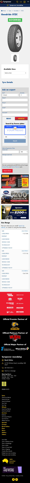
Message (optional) (7, 154)
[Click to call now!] (17, 2)
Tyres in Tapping (6, 449)
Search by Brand (6, 401)
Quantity (22, 93)
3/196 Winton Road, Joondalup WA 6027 (15, 364)
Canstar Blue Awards (7, 451)
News (3, 430)
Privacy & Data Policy (10, 475)
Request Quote (7, 170)
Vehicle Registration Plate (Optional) (8, 149)
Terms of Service (15, 167)
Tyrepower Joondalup (16, 5)
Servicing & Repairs (7, 417)
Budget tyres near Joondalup (9, 453)
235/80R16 (25, 271)
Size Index (4, 439)
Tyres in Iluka (5, 445)
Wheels (4, 407)
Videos (4, 434)
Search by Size (5, 399)
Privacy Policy (5, 167)
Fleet (3, 428)
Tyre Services (5, 418)
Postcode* (4, 112)
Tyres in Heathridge (6, 443)
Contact (4, 424)
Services (4, 413)
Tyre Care (4, 403)
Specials (4, 422)
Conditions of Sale (19, 475)
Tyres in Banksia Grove (7, 441)
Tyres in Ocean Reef (7, 447)
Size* (3, 93)
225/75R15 (25, 231)
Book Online (5, 426)
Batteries (4, 415)
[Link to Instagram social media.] (16, 479)
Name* (4, 98)
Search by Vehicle (6, 397)
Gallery (4, 432)
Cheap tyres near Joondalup (9, 455)
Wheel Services (6, 420)
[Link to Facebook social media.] (13, 479)
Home (4, 11)
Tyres (3, 395)
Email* (4, 107)
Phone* (4, 103)
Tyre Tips (4, 405)
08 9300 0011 (9, 368)
